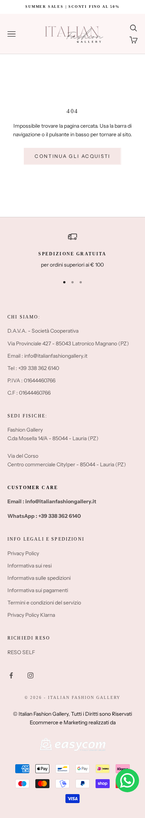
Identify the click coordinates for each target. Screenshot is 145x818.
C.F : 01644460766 (29, 392)
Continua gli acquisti (72, 156)
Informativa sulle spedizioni (39, 578)
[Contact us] (127, 780)
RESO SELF (21, 652)
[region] (72, 250)
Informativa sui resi (29, 565)
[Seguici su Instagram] (30, 675)
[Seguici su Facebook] (11, 675)
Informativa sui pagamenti (37, 590)
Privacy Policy (23, 553)
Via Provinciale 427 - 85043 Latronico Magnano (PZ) (68, 343)
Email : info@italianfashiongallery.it (47, 355)
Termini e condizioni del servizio (44, 602)
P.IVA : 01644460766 (31, 380)
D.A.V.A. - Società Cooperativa (42, 330)
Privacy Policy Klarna (31, 615)
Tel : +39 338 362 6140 (33, 368)
